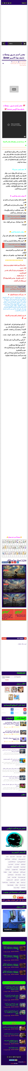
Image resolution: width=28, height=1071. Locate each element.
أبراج (24, 856)
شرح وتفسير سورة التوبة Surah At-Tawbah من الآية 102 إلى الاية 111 (10, 944)
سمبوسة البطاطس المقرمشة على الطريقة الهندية (11, 1037)
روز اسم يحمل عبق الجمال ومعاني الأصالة (15, 288)
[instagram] (4, 3)
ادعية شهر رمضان (22, 859)
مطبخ (18, 882)
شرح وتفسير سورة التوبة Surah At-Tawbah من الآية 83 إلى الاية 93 (10, 961)
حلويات (10, 872)
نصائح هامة (23, 887)
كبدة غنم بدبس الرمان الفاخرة (11, 1030)
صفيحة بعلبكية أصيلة (13, 1044)
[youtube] (8, 3)
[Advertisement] (14, 76)
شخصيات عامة (18, 874)
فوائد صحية (14, 877)
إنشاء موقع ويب (15, 869)
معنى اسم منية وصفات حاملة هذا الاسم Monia (11, 738)
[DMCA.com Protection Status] (13, 1058)
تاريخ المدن (8, 869)
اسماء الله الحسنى (11, 861)
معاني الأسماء (13, 63)
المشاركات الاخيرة (21, 718)
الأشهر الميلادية (22, 869)
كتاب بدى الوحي (10, 879)
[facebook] (6, 3)
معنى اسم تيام (22, 885)
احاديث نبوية (12, 856)
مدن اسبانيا (23, 882)
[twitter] (2, 3)
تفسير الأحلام (6, 570)
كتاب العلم (17, 879)
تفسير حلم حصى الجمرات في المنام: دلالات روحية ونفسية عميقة (14, 588)
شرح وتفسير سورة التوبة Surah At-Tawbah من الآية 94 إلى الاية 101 (10, 953)
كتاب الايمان (23, 879)
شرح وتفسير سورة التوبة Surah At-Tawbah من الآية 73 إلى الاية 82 (10, 968)
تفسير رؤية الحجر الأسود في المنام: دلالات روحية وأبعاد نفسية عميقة (11, 777)
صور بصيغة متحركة (21, 877)
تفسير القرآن (15, 872)
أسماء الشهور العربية (21, 861)
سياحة (24, 874)
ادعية (7, 856)
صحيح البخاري (10, 874)
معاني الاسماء (5, 882)
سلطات (5, 872)
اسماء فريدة (23, 866)
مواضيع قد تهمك (22, 65)
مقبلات (16, 885)
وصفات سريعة (16, 887)
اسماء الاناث (23, 63)
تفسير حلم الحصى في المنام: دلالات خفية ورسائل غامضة (14, 602)
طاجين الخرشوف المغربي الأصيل (10, 1023)
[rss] (10, 3)
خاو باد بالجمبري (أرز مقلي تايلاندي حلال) (11, 768)
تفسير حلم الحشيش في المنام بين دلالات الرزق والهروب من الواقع (11, 1008)
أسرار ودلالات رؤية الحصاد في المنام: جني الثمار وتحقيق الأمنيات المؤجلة (14, 574)
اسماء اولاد (23, 864)
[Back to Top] (8, 1053)
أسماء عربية (11, 864)
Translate (7, 680)
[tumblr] (10, 1053)
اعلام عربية (10, 866)
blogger (4, 638)
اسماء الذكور (7, 859)
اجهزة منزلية (19, 856)
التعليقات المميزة (9, 718)
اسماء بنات (18, 63)
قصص (9, 877)
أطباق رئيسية (16, 866)
